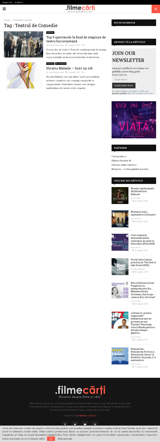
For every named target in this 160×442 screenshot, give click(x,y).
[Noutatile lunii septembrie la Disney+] (120, 218)
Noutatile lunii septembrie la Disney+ (143, 213)
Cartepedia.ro (119, 156)
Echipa (18, 2)
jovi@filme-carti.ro (86, 415)
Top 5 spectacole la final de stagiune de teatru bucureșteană (76, 39)
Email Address (119, 74)
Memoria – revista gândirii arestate (130, 169)
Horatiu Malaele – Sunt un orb (69, 68)
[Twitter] (75, 424)
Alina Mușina (139, 269)
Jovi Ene (137, 198)
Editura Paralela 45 (121, 160)
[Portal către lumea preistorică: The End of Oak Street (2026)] (120, 266)
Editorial (50, 32)
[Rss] (95, 424)
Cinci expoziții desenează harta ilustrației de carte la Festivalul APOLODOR (143, 239)
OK (51, 438)
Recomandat (61, 64)
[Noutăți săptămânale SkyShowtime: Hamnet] (120, 195)
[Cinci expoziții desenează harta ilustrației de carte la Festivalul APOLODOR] (120, 242)
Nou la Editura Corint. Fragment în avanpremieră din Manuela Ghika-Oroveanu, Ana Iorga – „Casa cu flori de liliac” (143, 290)
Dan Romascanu (56, 45)
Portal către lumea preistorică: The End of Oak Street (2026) (143, 262)
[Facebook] (65, 424)
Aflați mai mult (64, 439)
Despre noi (7, 2)
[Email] (85, 424)
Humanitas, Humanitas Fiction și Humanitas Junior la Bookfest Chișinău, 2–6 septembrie (143, 354)
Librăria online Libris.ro (124, 164)
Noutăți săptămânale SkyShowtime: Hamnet (142, 191)
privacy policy (119, 93)
